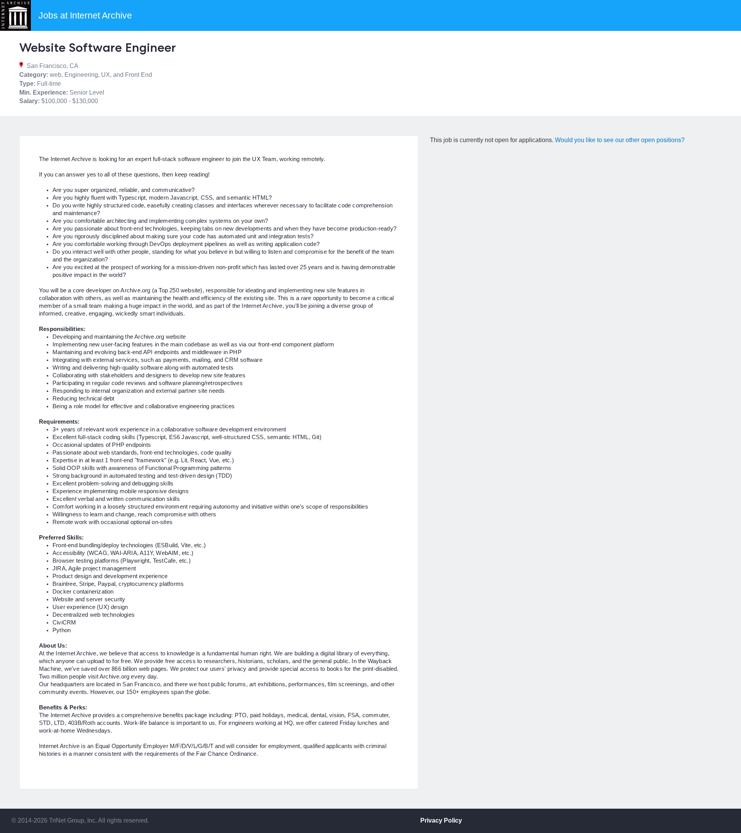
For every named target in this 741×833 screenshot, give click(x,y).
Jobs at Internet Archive (85, 15)
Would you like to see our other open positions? (620, 140)
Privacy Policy (441, 820)
